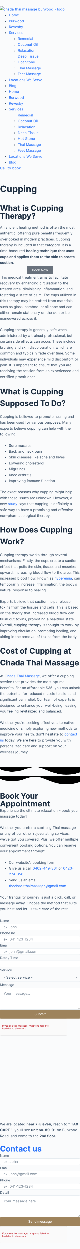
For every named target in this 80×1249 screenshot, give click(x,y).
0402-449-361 (45, 868)
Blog (12, 85)
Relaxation (26, 50)
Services (16, 32)
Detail (4, 1192)
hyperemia (63, 578)
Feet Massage (29, 74)
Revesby (16, 27)
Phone (5, 1180)
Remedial (25, 38)
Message (7, 985)
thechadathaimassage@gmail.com (37, 886)
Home (14, 15)
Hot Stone (26, 62)
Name (4, 921)
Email (4, 945)
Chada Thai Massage (22, 676)
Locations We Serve (25, 80)
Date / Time (9, 958)
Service (6, 970)
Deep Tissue (28, 56)
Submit (40, 1014)
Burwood (16, 21)
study (12, 503)
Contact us (21, 1148)
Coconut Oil (28, 44)
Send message (40, 1221)
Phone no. (8, 933)
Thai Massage (29, 68)
